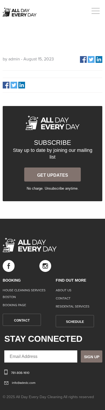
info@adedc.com (24, 383)
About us (63, 290)
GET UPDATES (52, 175)
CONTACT (22, 320)
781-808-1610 (20, 373)
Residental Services (72, 306)
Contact (63, 298)
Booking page (14, 305)
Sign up (91, 357)
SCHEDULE (75, 322)
